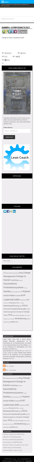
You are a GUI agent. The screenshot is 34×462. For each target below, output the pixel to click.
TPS (10, 315)
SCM (28, 309)
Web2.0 (28, 318)
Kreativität (17, 295)
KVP (23, 295)
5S (4, 273)
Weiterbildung (6, 322)
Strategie (26, 312)
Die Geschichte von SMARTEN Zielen (12, 442)
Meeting (22, 302)
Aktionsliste (9, 273)
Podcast (6, 309)
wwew (12, 322)
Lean (17, 299)
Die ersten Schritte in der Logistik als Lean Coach (15, 445)
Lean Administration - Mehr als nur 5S (12, 450)
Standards (19, 312)
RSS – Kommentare (10, 370)
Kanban (6, 295)
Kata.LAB (11, 358)
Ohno (20, 306)
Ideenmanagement (15, 291)
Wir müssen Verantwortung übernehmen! (13, 439)
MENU (7, 2)
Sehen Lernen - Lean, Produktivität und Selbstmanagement (17, 9)
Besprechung (15, 273)
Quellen (24, 309)
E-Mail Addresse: (8, 127)
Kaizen (26, 291)
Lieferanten (22, 300)
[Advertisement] (16, 45)
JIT (21, 291)
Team (5, 315)
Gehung (25, 287)
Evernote (20, 280)
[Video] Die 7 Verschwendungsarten (12, 437)
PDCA (25, 306)
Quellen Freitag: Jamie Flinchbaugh (12, 447)
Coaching (14, 280)
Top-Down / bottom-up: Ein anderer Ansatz (13, 434)
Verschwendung (10, 318)
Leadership (8, 299)
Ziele (16, 322)
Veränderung (20, 318)
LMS (27, 300)
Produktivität (15, 309)
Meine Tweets (6, 260)
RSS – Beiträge (9, 366)
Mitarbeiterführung (11, 306)
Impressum (29, 461)
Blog (21, 273)
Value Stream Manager (18, 315)
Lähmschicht (6, 302)
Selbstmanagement (9, 312)
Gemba (7, 291)
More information (5, 6)
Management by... (14, 303)
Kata (12, 295)
